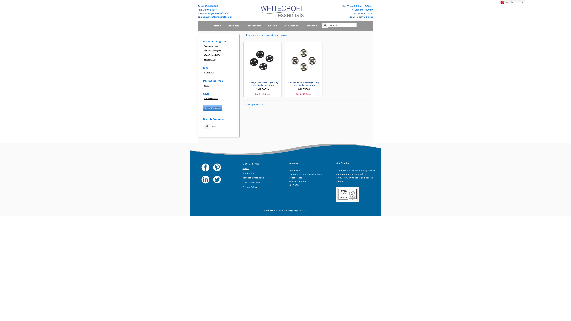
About (246, 168)
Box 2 (206, 86)
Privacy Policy (250, 187)
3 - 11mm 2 (209, 73)
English (508, 2)
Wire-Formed (291, 25)
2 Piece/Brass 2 (211, 98)
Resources (311, 25)
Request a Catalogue (253, 177)
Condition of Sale (251, 182)
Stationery (233, 25)
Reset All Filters (212, 108)
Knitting (272, 25)
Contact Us (248, 173)
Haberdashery (253, 25)
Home (217, 25)
